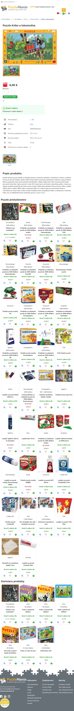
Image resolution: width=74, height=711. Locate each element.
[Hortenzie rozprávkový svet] (40, 535)
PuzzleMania (10, 222)
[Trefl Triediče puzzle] (58, 366)
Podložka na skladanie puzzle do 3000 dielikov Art (46, 272)
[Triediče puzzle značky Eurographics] (22, 366)
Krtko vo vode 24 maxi (28, 651)
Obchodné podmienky (34, 698)
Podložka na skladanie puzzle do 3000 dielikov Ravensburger (46, 230)
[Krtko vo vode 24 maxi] (22, 663)
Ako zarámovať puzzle (66, 690)
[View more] (28, 213)
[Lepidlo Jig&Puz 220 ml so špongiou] (4, 451)
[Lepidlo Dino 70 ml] (22, 451)
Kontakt (29, 703)
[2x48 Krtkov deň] (40, 663)
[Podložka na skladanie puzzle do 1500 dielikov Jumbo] (40, 452)
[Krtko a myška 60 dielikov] (22, 622)
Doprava (30, 687)
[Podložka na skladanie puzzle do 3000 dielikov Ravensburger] (40, 241)
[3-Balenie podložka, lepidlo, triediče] (40, 407)
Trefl (63, 222)
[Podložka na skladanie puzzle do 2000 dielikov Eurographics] (22, 325)
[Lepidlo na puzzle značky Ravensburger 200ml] (4, 493)
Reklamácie (31, 695)
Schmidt (28, 264)
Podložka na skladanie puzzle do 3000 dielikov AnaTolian (64, 314)
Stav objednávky (32, 684)
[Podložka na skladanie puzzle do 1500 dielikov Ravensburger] (4, 283)
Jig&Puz (10, 347)
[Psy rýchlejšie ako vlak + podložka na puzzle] (22, 535)
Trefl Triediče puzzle (64, 353)
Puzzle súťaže (47, 687)
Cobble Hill (63, 475)
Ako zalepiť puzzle (65, 687)
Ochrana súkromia (33, 700)
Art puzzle (46, 264)
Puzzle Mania (5, 19)
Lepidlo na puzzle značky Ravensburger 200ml (10, 482)
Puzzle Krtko (34, 19)
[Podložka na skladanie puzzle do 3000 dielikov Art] (40, 283)
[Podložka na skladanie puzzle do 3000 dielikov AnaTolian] (58, 325)
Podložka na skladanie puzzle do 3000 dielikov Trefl (64, 230)
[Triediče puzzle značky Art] (4, 324)
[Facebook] (1, 697)
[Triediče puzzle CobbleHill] (4, 535)
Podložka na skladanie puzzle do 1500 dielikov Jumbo (46, 441)
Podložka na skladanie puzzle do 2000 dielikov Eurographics (28, 314)
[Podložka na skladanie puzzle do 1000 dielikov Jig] (40, 366)
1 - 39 (32, 119)
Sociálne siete (46, 690)
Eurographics (28, 306)
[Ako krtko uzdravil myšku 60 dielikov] (4, 663)
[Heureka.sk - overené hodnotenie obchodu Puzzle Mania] (4, 707)
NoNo (10, 389)
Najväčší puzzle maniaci (50, 692)
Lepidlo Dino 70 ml (28, 438)
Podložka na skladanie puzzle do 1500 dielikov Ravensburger (10, 272)
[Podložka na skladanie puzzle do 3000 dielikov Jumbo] (22, 241)
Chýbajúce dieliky (64, 684)
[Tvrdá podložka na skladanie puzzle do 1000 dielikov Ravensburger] (22, 410)
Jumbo (28, 222)
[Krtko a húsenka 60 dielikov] (40, 622)
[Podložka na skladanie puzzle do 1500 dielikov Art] (40, 325)
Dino (25, 19)
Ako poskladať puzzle (66, 692)
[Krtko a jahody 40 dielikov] (58, 622)
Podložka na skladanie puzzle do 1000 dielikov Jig (46, 355)
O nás (29, 692)
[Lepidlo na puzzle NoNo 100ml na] (4, 407)
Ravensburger (46, 222)
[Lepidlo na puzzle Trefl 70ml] (58, 535)
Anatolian (64, 306)
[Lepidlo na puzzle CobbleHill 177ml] (58, 493)
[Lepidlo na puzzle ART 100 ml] (40, 493)
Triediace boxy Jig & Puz (63, 395)
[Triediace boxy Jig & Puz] (58, 407)
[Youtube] (5, 697)
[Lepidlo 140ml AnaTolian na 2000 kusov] (58, 451)
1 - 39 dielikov (17, 19)
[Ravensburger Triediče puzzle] (58, 282)
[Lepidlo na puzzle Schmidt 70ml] (22, 576)
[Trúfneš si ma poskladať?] (4, 241)
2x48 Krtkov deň (46, 651)
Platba (29, 690)
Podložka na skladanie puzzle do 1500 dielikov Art (46, 314)
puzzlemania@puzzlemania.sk (10, 689)
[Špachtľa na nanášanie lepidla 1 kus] (4, 576)
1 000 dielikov (10, 225)
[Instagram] (9, 697)
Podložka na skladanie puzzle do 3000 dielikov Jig (10, 355)
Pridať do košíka (10, 97)
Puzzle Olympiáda (48, 684)
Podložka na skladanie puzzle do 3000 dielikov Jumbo (28, 230)
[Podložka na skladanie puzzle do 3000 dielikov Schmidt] (22, 283)
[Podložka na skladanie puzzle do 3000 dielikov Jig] (4, 366)
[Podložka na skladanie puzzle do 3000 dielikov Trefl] (58, 241)
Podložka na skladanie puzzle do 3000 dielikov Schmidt (28, 272)
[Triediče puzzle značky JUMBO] (22, 493)
